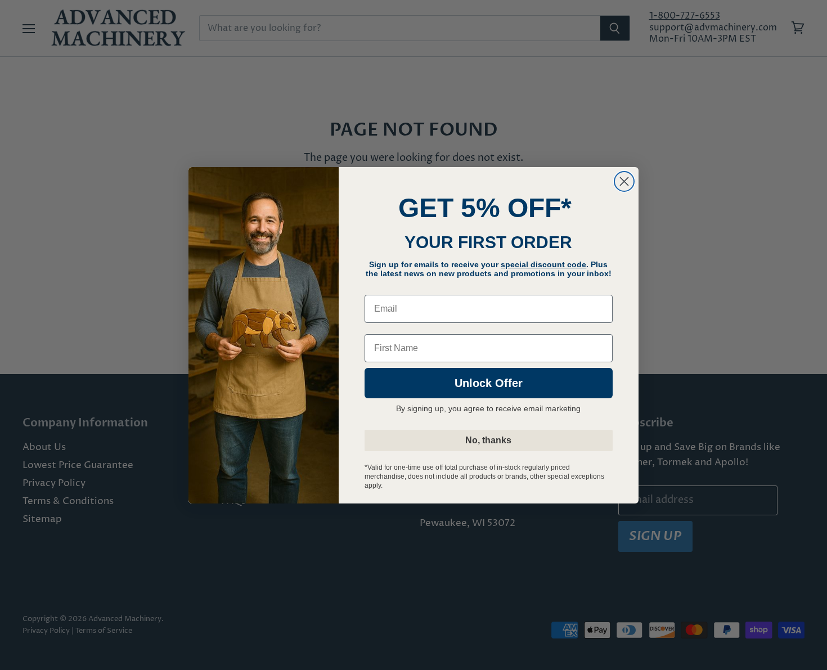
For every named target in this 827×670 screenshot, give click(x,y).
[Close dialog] (624, 181)
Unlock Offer (489, 383)
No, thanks (488, 440)
